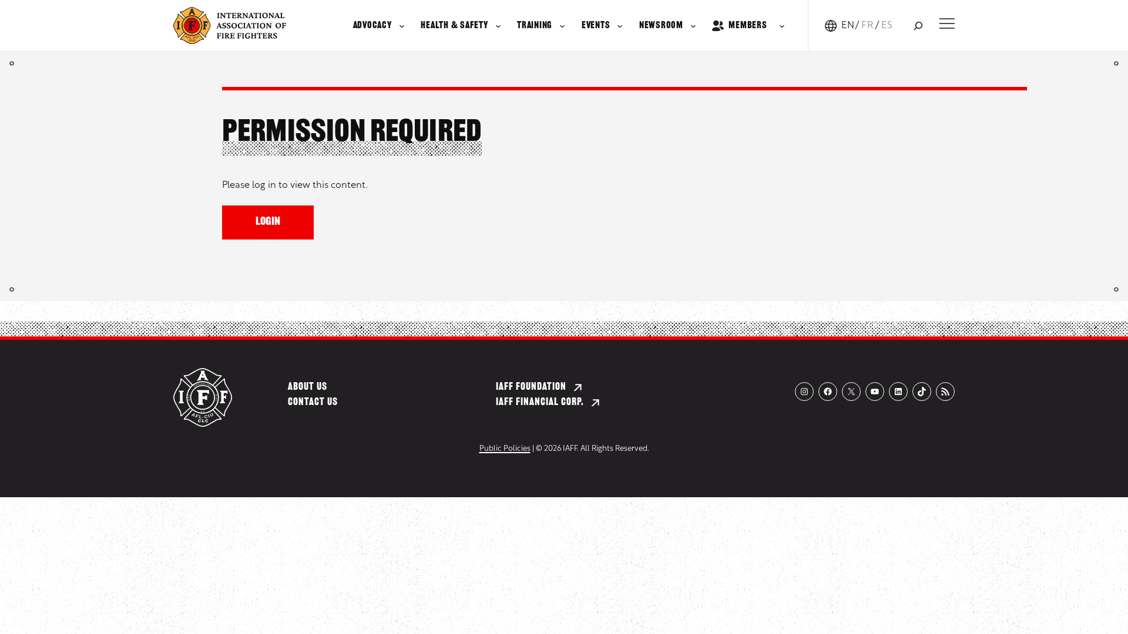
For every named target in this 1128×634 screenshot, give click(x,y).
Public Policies (505, 449)
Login (268, 222)
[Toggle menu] (947, 23)
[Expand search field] (918, 25)
